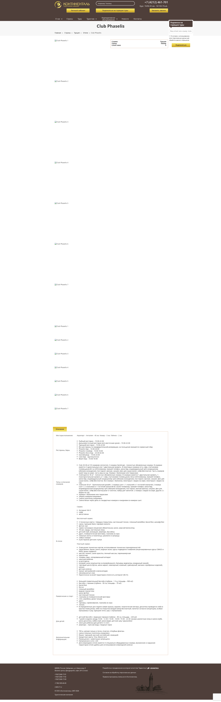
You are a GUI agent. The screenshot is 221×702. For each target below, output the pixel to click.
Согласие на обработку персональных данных (119, 672)
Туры (80, 19)
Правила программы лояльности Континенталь (120, 677)
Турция (77, 33)
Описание (60, 429)
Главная (58, 33)
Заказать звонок (159, 10)
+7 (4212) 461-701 (156, 2)
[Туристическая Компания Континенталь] (72, 4)
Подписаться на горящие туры (115, 10)
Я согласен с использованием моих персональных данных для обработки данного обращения (179, 38)
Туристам (90, 19)
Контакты (138, 19)
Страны (70, 19)
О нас (57, 19)
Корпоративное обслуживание (108, 19)
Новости (125, 19)
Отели (85, 33)
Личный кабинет (78, 10)
